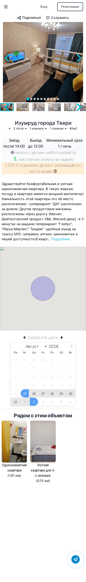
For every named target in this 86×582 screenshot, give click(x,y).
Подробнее (60, 239)
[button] (23, 107)
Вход (43, 6)
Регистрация (70, 6)
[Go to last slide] (7, 58)
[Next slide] (78, 58)
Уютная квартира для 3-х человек (43, 470)
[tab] (28, 99)
